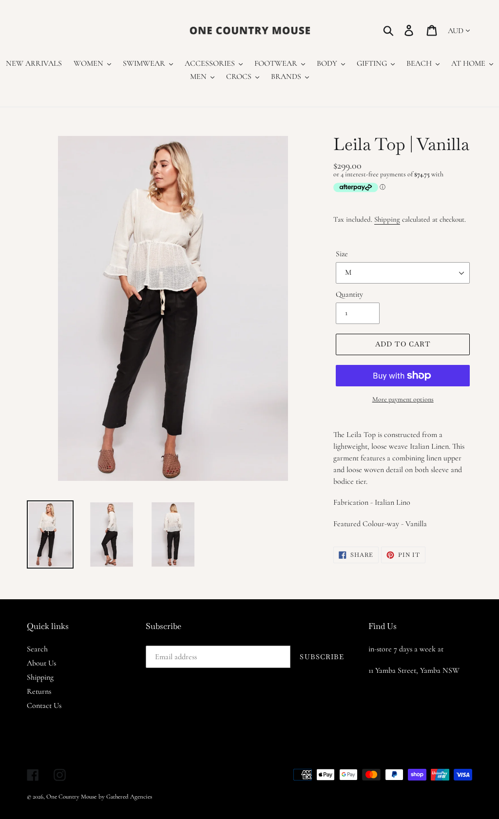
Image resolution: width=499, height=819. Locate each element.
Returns (39, 691)
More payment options (403, 399)
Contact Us (44, 705)
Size (342, 254)
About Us (41, 663)
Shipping (387, 219)
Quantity (349, 294)
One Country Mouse (71, 796)
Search (37, 649)
